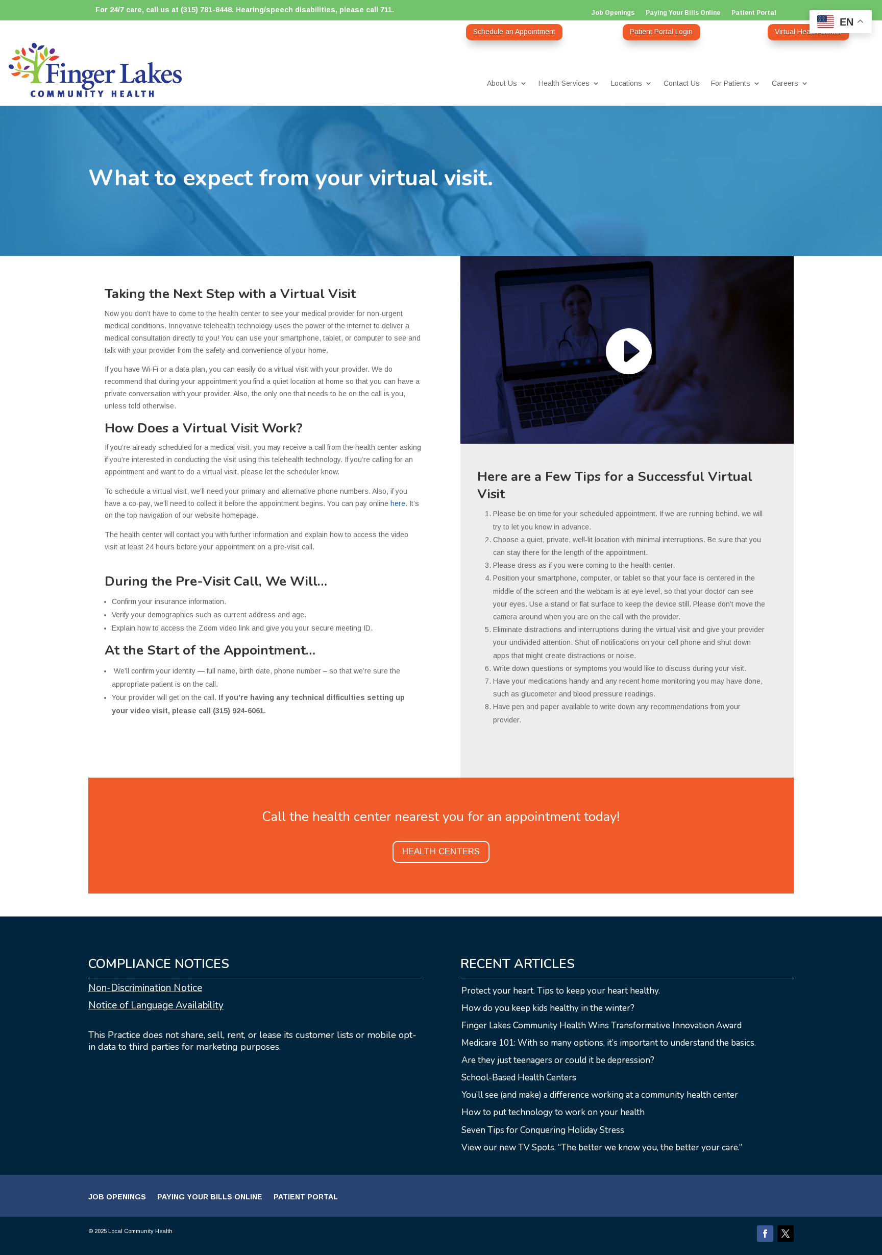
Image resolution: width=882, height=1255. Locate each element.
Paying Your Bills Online (683, 12)
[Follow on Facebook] (765, 1233)
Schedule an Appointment (514, 32)
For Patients (730, 83)
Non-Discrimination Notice (145, 988)
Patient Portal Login (661, 32)
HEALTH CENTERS (441, 851)
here (397, 503)
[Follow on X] (785, 1233)
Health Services (564, 83)
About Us (502, 83)
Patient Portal (753, 12)
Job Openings (613, 12)
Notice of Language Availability (156, 1005)
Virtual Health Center (808, 32)
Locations (626, 83)
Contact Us (682, 83)
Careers (785, 83)
